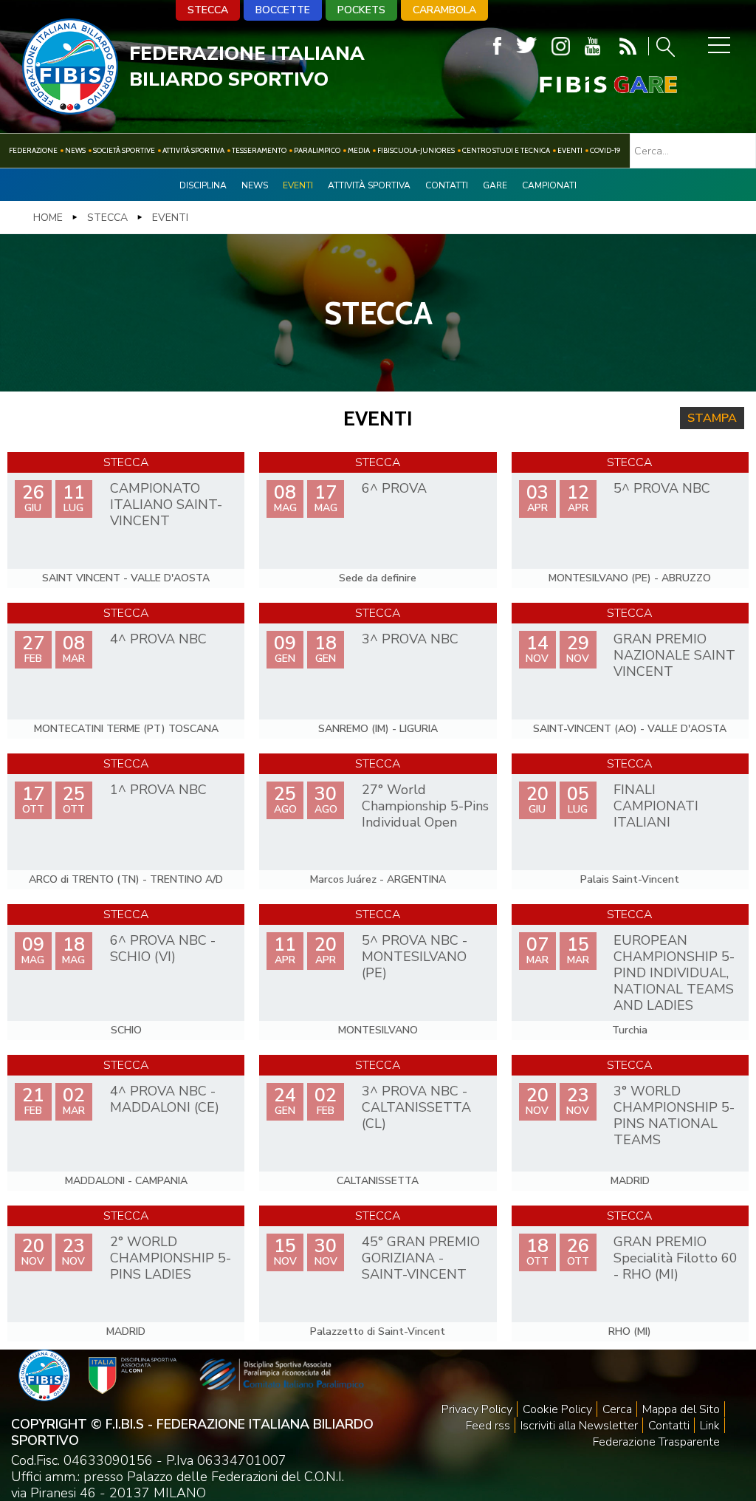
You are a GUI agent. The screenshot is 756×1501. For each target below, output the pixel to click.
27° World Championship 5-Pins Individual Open (425, 806)
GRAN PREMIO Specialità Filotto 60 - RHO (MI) (676, 1258)
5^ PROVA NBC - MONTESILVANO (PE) (414, 956)
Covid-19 (605, 150)
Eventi (570, 150)
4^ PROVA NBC (158, 639)
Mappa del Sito (681, 1409)
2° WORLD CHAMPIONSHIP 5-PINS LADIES (170, 1258)
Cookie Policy (557, 1409)
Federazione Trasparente (656, 1442)
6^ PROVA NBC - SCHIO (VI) (163, 948)
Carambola (444, 10)
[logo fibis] (70, 110)
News (75, 150)
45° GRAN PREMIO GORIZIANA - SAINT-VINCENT (421, 1258)
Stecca (208, 10)
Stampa (712, 418)
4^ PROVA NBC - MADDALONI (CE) (164, 1099)
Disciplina (203, 185)
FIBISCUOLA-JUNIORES (416, 150)
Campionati (549, 185)
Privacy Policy (476, 1409)
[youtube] (592, 46)
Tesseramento (259, 150)
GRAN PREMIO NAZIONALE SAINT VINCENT (674, 655)
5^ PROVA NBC (662, 488)
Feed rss (488, 1426)
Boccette (282, 10)
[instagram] (560, 46)
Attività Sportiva (193, 150)
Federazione (33, 150)
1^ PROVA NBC (158, 790)
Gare (495, 185)
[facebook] (497, 46)
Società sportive (124, 150)
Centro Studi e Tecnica (506, 150)
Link (710, 1426)
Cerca (617, 1409)
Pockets (361, 10)
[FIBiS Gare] (584, 84)
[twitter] (526, 46)
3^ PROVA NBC (410, 639)
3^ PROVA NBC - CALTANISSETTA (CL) (416, 1107)
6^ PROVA (394, 488)
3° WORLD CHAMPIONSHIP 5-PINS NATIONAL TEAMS (674, 1115)
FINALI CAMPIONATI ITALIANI (656, 806)
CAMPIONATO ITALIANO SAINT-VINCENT (166, 504)
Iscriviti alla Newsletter (579, 1426)
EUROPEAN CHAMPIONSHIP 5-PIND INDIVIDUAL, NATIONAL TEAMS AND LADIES (674, 972)
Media (359, 150)
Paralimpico (317, 150)
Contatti (446, 185)
